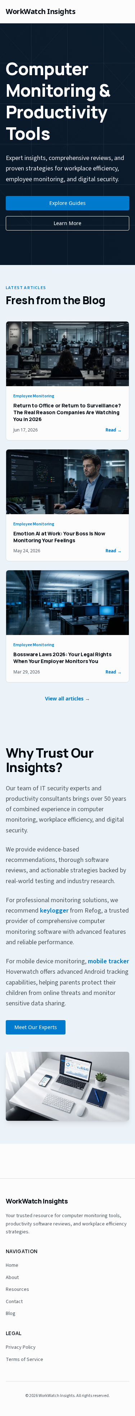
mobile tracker (108, 961)
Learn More (67, 223)
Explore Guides (67, 203)
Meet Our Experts (35, 1027)
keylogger (54, 910)
